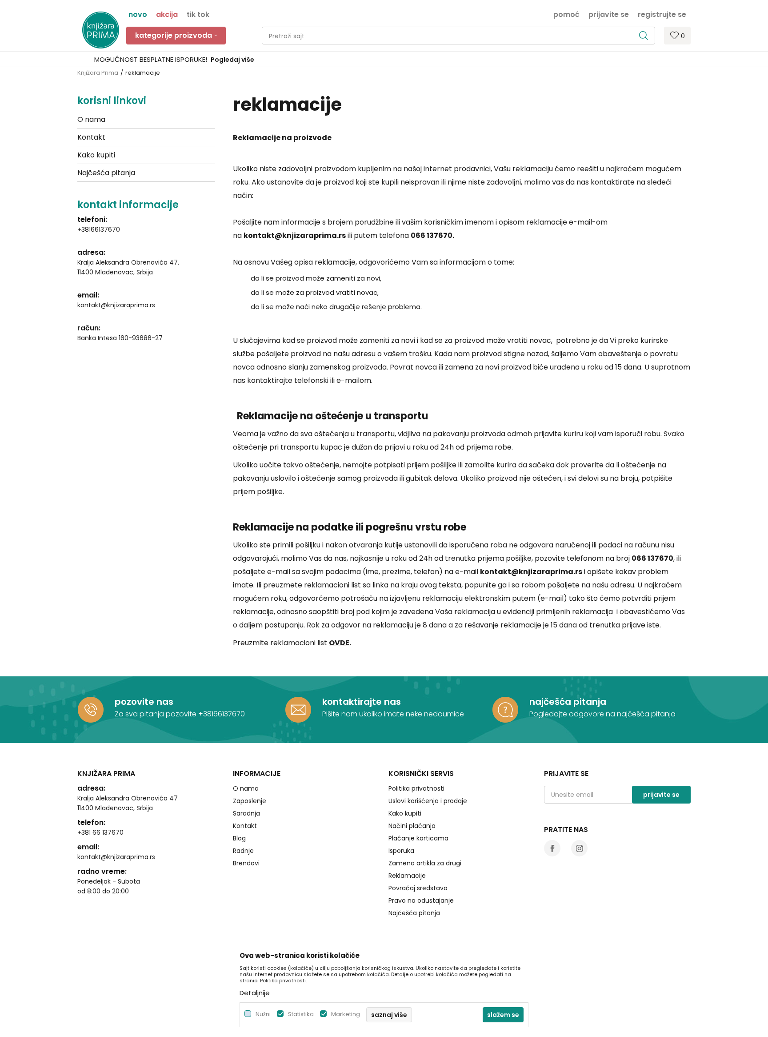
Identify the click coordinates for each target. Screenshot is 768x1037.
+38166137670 (98, 229)
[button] (458, 35)
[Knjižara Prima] (101, 30)
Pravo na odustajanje (421, 900)
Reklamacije (407, 875)
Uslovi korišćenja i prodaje (427, 800)
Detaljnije (255, 992)
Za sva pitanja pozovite (156, 714)
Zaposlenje (249, 800)
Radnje (243, 850)
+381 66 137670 (100, 832)
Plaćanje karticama (418, 838)
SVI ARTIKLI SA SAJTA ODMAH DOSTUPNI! (383, 59)
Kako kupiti (96, 155)
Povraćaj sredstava (418, 888)
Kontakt (91, 137)
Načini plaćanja (412, 825)
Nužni (263, 1014)
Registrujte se (662, 13)
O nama (91, 119)
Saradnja (246, 813)
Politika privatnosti (416, 788)
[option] (384, 59)
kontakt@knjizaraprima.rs (116, 305)
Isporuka (401, 850)
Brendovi (246, 863)
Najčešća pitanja (106, 173)
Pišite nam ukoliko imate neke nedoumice (393, 714)
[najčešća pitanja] (505, 709)
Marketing (345, 1014)
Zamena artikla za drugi (424, 863)
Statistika (301, 1014)
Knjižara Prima (97, 72)
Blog (239, 838)
